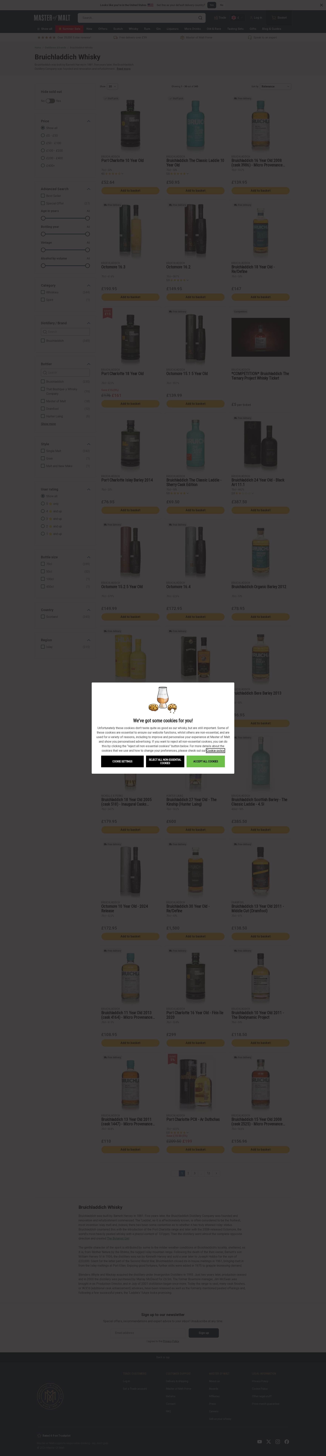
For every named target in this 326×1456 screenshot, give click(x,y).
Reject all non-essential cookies (165, 761)
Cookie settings (122, 761)
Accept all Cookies (205, 761)
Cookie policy (216, 750)
